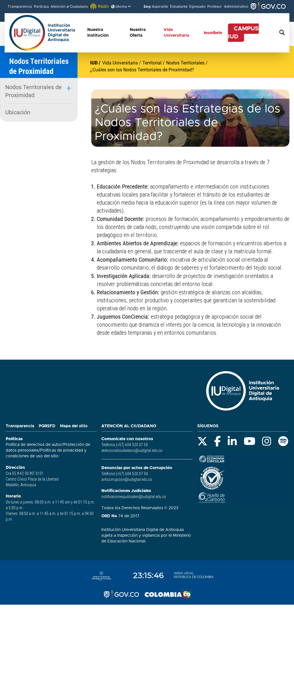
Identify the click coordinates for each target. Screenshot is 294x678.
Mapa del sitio (74, 426)
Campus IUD (243, 33)
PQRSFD (47, 426)
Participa (41, 6)
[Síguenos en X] (202, 441)
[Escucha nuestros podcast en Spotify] (283, 441)
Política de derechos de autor (34, 445)
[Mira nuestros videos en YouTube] (250, 441)
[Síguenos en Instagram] (266, 441)
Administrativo (236, 6)
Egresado (197, 6)
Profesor (214, 6)
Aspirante (160, 6)
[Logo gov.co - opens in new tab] (121, 594)
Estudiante (178, 6)
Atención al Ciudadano (69, 6)
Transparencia (20, 6)
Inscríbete (213, 32)
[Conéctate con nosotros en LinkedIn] (232, 441)
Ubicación (17, 112)
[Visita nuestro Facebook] (217, 441)
